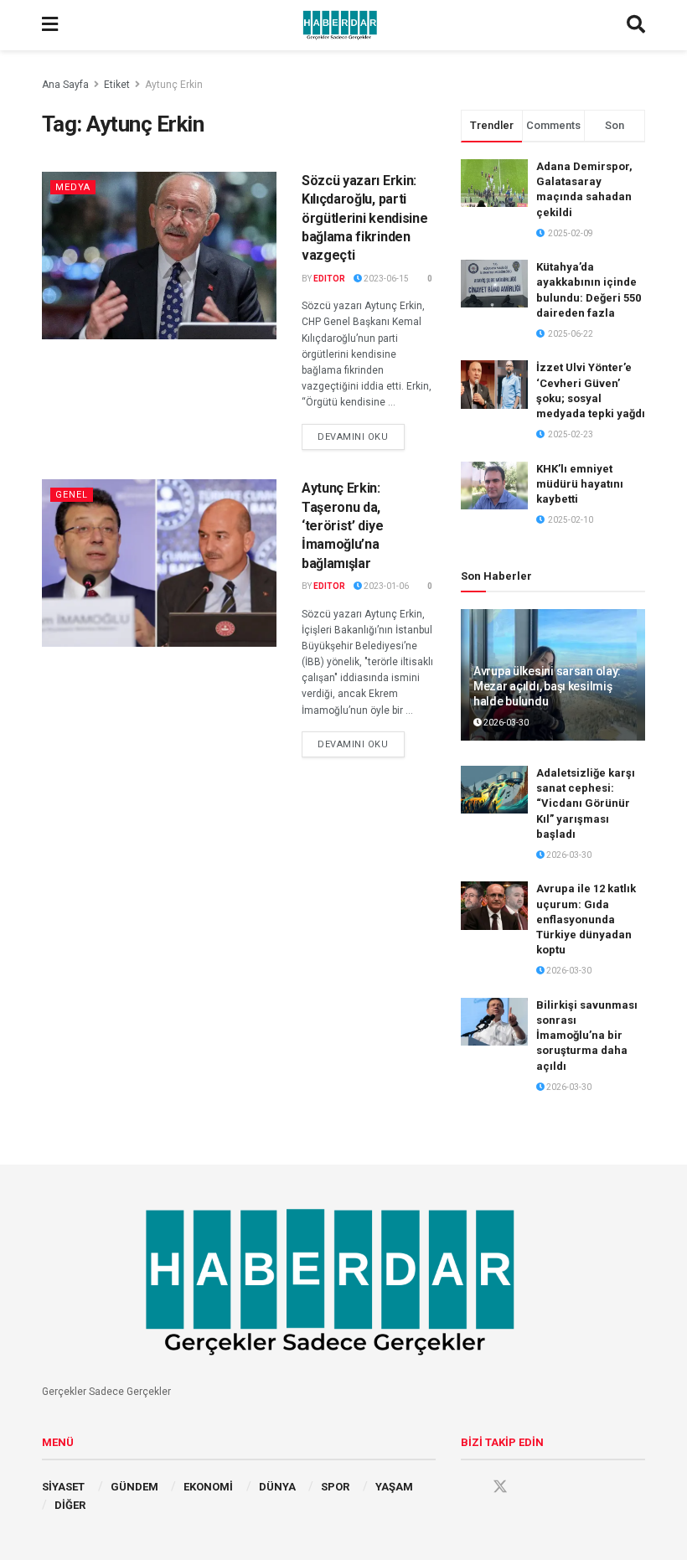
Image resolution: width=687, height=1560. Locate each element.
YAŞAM (394, 1486)
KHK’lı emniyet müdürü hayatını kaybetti (579, 483)
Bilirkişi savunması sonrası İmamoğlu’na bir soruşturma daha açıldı (587, 1035)
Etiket (117, 84)
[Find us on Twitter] (500, 1487)
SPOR (335, 1486)
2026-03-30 (505, 722)
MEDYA (72, 187)
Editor (329, 278)
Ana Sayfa (65, 84)
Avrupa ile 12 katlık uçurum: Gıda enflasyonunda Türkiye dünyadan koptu (586, 919)
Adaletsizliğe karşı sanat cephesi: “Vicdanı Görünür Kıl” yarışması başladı (585, 803)
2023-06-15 (385, 278)
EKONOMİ (208, 1486)
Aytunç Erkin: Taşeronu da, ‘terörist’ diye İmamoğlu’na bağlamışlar (342, 525)
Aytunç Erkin (174, 84)
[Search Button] (636, 25)
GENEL (71, 494)
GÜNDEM (134, 1486)
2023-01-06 (385, 586)
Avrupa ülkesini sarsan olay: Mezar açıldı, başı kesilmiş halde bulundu (547, 686)
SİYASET (63, 1486)
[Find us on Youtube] (532, 1487)
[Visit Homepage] (342, 25)
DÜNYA (277, 1486)
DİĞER (69, 1505)
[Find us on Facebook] (468, 1487)
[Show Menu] (50, 25)
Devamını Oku (361, 436)
